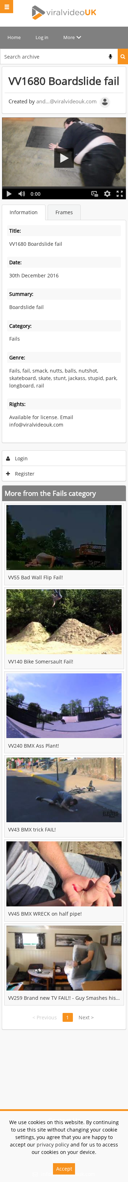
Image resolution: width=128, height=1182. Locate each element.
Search (123, 56)
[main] (64, 548)
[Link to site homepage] (64, 12)
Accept (64, 1168)
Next (86, 1017)
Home (14, 37)
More (69, 37)
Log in (42, 37)
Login (21, 458)
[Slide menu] (6, 6)
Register (24, 473)
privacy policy (53, 1144)
